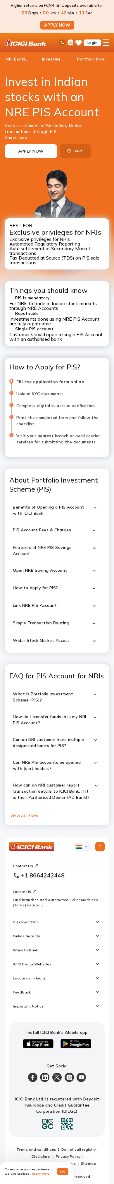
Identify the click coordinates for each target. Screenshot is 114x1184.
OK (62, 1171)
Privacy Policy (68, 1156)
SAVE (78, 151)
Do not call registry (78, 1149)
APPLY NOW (57, 25)
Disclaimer (41, 1156)
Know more (16, 137)
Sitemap (88, 1163)
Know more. (41, 1174)
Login (92, 42)
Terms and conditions (36, 1149)
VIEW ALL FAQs (24, 815)
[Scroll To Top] (100, 846)
